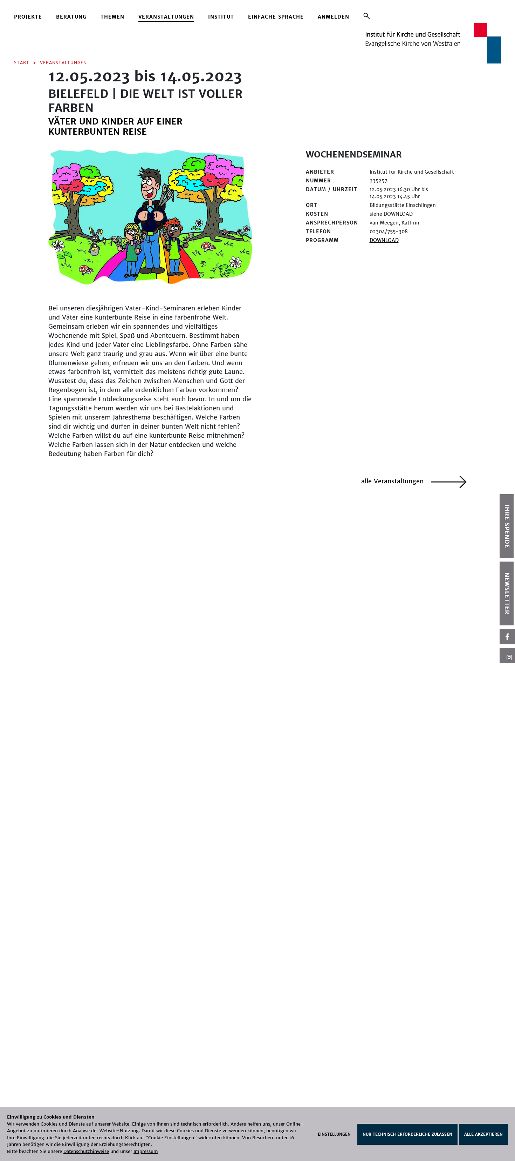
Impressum (145, 1151)
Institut (221, 17)
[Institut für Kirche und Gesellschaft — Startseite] (433, 43)
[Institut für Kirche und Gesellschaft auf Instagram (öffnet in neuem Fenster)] (507, 655)
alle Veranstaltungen (393, 481)
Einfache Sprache (276, 17)
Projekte (28, 17)
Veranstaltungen (166, 17)
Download (384, 240)
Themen (112, 17)
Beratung (71, 17)
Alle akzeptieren (483, 1134)
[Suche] (366, 15)
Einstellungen (334, 1134)
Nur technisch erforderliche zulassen (407, 1134)
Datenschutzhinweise (86, 1151)
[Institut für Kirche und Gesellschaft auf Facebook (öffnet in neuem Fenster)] (507, 636)
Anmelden (333, 17)
